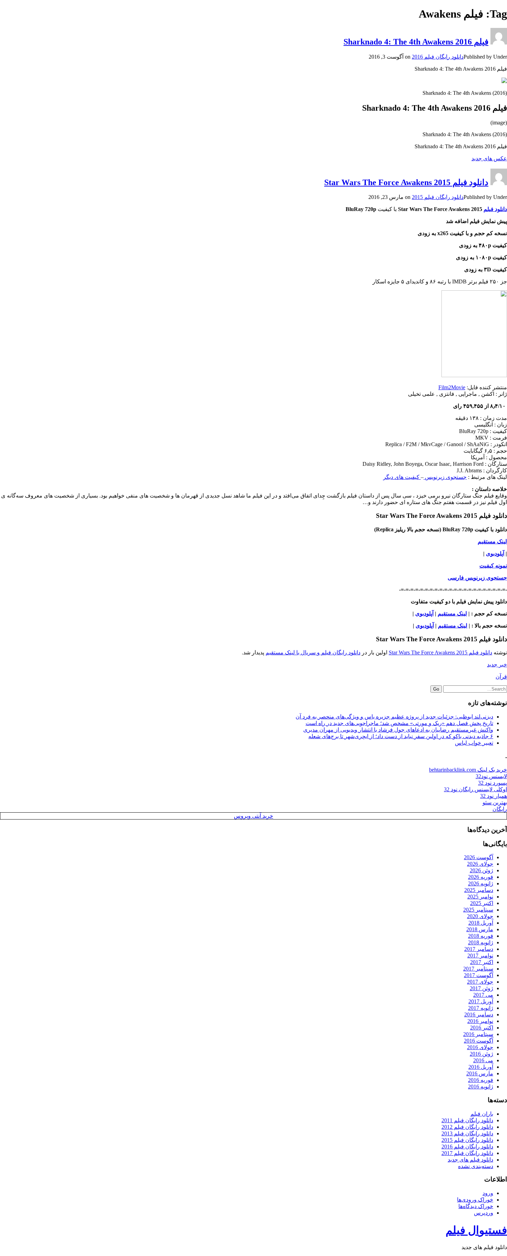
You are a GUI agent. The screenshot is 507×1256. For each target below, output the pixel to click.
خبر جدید (497, 664)
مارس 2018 (479, 929)
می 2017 (483, 995)
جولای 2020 (480, 916)
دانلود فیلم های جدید (470, 1160)
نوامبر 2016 (480, 1021)
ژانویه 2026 (480, 883)
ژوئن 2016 (481, 1054)
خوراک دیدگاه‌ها (475, 1206)
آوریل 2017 (480, 1001)
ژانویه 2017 (480, 1008)
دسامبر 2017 (478, 949)
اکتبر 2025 (481, 903)
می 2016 (483, 1060)
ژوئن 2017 (481, 988)
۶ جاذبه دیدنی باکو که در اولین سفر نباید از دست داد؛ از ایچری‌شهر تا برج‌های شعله (400, 736)
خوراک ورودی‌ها (475, 1200)
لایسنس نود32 (491, 776)
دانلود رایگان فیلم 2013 (467, 1133)
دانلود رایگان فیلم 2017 (467, 1153)
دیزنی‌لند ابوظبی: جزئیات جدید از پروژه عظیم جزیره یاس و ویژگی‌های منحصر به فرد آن (394, 717)
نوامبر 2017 (480, 955)
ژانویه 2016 (480, 1086)
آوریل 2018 (480, 923)
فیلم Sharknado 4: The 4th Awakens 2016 (416, 41)
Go (436, 689)
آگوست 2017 (478, 975)
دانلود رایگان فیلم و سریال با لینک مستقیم (313, 652)
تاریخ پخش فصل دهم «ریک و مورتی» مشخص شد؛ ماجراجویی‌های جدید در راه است (399, 723)
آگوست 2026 (478, 857)
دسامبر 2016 (478, 1014)
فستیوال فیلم (476, 1230)
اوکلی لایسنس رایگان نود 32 (475, 789)
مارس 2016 (479, 1073)
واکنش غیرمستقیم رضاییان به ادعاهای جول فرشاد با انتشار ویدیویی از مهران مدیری (398, 730)
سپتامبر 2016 (478, 1034)
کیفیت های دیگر (402, 477)
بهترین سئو (495, 802)
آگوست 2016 (478, 1041)
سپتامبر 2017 (478, 969)
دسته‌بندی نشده (475, 1166)
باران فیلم (481, 1114)
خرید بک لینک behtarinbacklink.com (468, 770)
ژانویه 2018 (480, 942)
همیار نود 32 (493, 796)
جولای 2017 (480, 982)
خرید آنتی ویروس (253, 816)
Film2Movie (451, 387)
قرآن (501, 677)
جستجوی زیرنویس (445, 477)
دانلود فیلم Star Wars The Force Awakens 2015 (406, 182)
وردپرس (483, 1213)
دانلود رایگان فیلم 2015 (438, 197)
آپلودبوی (495, 553)
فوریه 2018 (480, 936)
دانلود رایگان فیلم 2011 (467, 1120)
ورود (488, 1193)
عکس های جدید (489, 158)
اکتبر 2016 (481, 1028)
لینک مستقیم (452, 613)
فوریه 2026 (480, 877)
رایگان (500, 809)
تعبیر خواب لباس (474, 743)
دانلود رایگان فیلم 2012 (467, 1127)
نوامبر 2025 (480, 897)
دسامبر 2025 (478, 890)
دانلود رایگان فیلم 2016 (438, 57)
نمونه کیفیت (493, 566)
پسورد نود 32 (492, 783)
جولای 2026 (480, 864)
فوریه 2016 (480, 1080)
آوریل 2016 (480, 1067)
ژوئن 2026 (481, 870)
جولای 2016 (480, 1047)
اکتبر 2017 (481, 962)
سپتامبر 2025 (478, 910)
